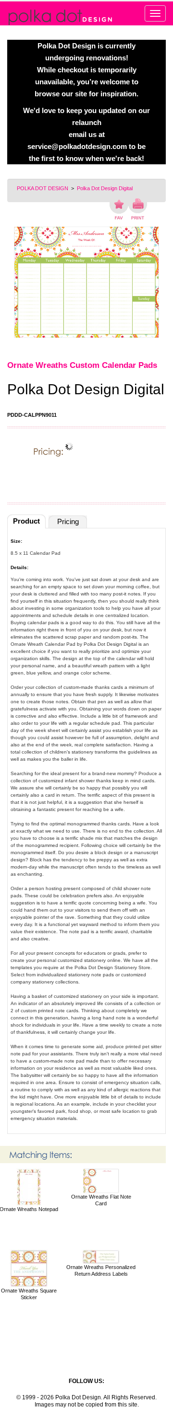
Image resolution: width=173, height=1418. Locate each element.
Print (137, 209)
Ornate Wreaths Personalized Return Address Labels (101, 1270)
